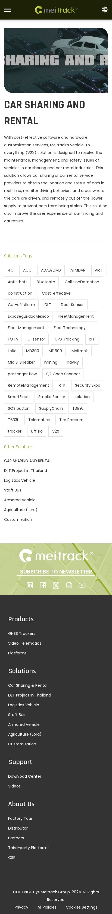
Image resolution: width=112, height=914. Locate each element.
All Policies (47, 907)
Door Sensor (72, 304)
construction (20, 293)
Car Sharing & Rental (27, 685)
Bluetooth (46, 282)
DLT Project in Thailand (25, 470)
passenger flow (22, 374)
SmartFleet (18, 396)
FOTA (13, 339)
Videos (14, 786)
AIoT (99, 270)
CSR (11, 857)
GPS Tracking (67, 339)
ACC (27, 270)
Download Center (24, 776)
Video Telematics (24, 643)
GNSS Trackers (21, 633)
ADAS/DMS (51, 270)
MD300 (32, 351)
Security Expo (87, 385)
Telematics (39, 420)
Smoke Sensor (51, 396)
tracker (14, 431)
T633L (13, 420)
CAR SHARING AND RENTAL (27, 461)
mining (50, 362)
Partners (16, 838)
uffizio (37, 431)
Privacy (21, 907)
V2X (55, 431)
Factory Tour (20, 818)
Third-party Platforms (28, 847)
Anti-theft (17, 282)
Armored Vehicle (20, 500)
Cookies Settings (81, 907)
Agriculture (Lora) (21, 509)
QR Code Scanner (63, 374)
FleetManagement (76, 316)
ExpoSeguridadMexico (28, 316)
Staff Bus (12, 490)
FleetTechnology (70, 327)
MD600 (55, 351)
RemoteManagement (28, 385)
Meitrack (79, 351)
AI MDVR (77, 270)
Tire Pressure (71, 420)
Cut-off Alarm (21, 304)
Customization (18, 519)
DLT (48, 304)
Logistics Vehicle (19, 480)
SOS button (19, 408)
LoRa (12, 351)
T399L (77, 408)
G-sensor (36, 339)
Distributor (18, 828)
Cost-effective (56, 293)
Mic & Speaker (21, 362)
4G (11, 270)
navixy (73, 362)
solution (82, 396)
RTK (62, 385)
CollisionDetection (82, 282)
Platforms (17, 653)
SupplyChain (51, 408)
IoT (92, 339)
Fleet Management (26, 327)
